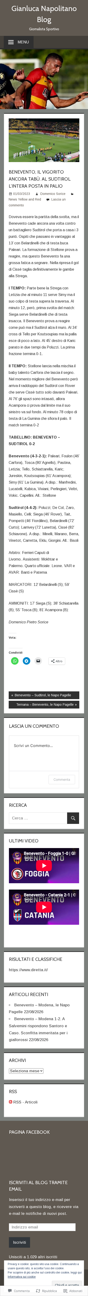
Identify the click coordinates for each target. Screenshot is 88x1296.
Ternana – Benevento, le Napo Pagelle (41, 705)
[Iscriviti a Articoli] (10, 1102)
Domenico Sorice (52, 194)
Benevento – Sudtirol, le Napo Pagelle (40, 696)
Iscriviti (19, 1242)
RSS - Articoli (25, 1102)
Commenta (62, 779)
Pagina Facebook (29, 1132)
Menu (23, 42)
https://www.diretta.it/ (28, 970)
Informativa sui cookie (22, 1276)
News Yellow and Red (25, 199)
